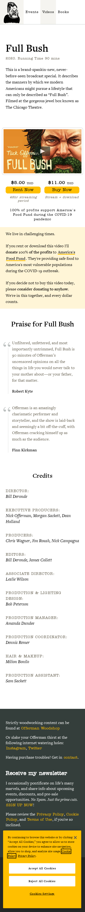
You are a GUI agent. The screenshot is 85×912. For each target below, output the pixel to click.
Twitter (35, 748)
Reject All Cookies (42, 881)
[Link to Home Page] (12, 12)
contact (70, 757)
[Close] (75, 837)
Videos (48, 12)
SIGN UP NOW (19, 805)
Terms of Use (39, 819)
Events (32, 12)
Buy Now (62, 189)
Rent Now (23, 189)
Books (63, 12)
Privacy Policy (50, 814)
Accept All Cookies (42, 868)
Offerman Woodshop (40, 728)
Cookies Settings (42, 894)
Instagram (16, 748)
